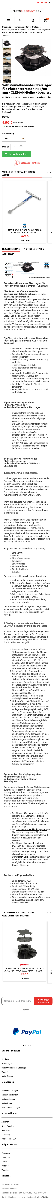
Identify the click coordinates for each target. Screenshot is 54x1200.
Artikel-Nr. (7, 97)
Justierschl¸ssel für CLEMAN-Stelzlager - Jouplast (24, 231)
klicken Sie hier (41, 1197)
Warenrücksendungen (11, 1107)
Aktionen (5, 1122)
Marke (40, 97)
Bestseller (6, 1130)
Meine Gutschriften (10, 1095)
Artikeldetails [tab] (34, 249)
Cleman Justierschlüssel (27, 843)
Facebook (6, 1153)
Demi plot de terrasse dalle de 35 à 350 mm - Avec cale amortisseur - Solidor (24, 970)
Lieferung (6, 1134)
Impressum (6, 1139)
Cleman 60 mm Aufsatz (27, 813)
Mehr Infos (7, 117)
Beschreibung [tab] (11, 249)
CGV (14, 1139)
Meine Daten (7, 1103)
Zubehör (5, 1072)
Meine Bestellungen (10, 1090)
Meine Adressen (8, 1099)
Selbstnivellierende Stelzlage (14, 1068)
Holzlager (5, 1059)
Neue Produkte (8, 1126)
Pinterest (5, 1166)
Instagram (6, 1157)
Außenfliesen (7, 1076)
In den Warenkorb (16, 154)
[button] (4, 1034)
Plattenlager (7, 1063)
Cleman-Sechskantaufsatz (28, 857)
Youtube (5, 1170)
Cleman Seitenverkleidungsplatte (31, 829)
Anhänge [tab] (8, 254)
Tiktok (4, 1161)
